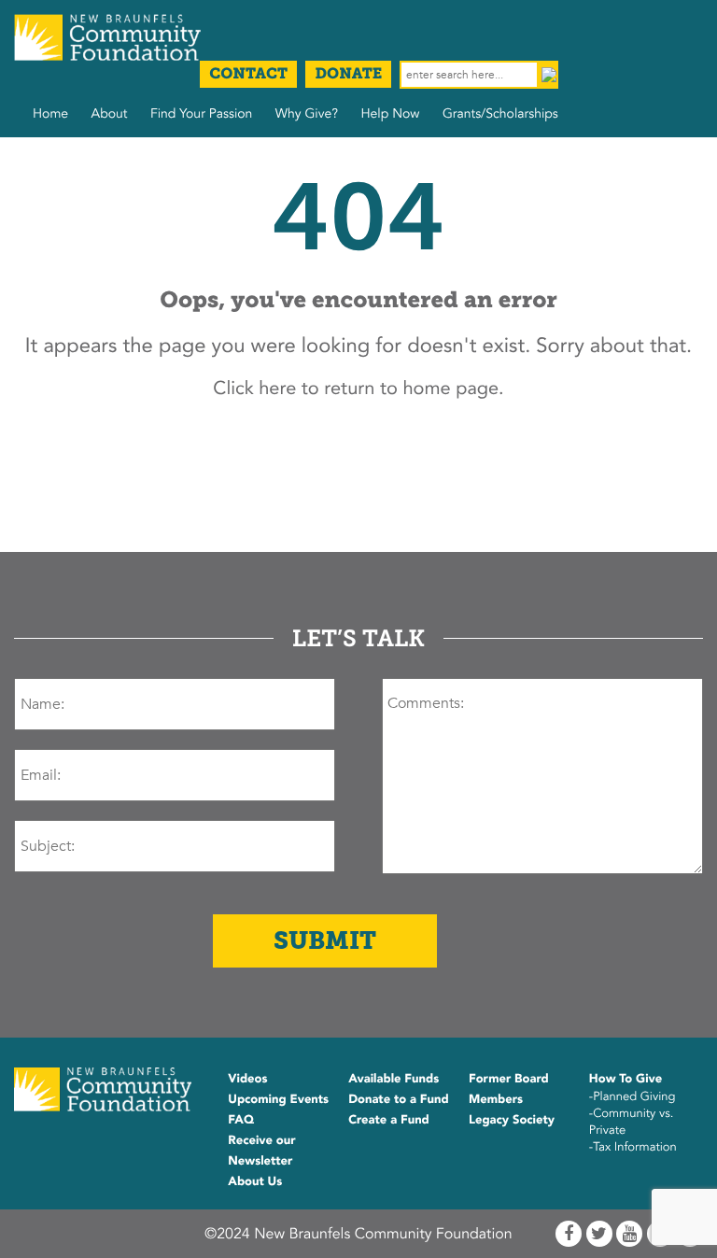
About (109, 114)
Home (50, 114)
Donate (348, 74)
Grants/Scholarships (500, 114)
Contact (248, 74)
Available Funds (393, 1078)
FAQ (241, 1119)
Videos (247, 1078)
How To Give (625, 1078)
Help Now (389, 114)
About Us (255, 1181)
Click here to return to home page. (358, 389)
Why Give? (306, 114)
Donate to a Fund (398, 1099)
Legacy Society (512, 1119)
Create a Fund (388, 1119)
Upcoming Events (278, 1099)
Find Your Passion (201, 114)
